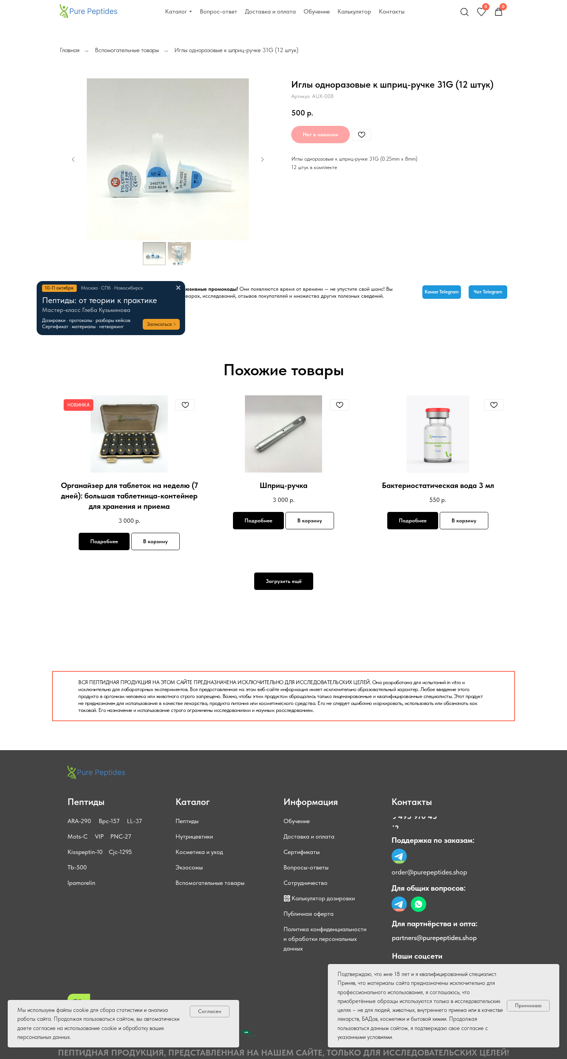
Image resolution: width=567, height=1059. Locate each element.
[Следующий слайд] (262, 159)
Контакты (412, 801)
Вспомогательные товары (127, 50)
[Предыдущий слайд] (73, 159)
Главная (69, 50)
